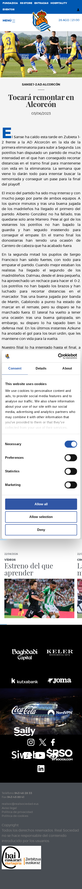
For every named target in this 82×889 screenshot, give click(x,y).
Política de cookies (15, 816)
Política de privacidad (17, 812)
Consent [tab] (14, 368)
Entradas (41, 3)
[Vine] (54, 755)
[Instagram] (30, 742)
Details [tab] (41, 368)
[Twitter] (42, 742)
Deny (41, 530)
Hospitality (59, 3)
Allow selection (41, 517)
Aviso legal (9, 808)
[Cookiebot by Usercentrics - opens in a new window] (58, 356)
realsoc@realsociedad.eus (20, 804)
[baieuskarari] (21, 857)
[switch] (71, 457)
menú (7, 20)
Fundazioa (10, 3)
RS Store (26, 3)
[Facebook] (53, 742)
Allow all (41, 504)
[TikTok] (27, 755)
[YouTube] (40, 755)
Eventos (8, 9)
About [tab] (67, 368)
